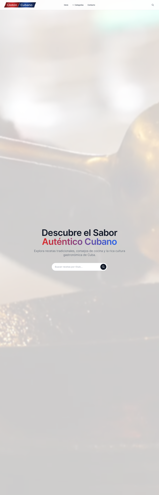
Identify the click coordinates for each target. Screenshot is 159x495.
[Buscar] (103, 267)
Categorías (79, 5)
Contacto (91, 5)
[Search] (153, 5)
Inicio (66, 5)
